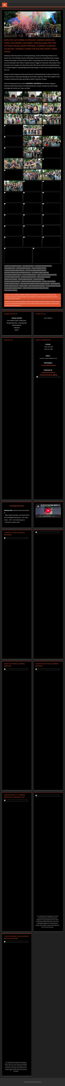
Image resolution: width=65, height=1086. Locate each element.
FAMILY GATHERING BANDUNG (29, 274)
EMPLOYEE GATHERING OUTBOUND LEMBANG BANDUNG (18, 272)
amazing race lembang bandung (13, 266)
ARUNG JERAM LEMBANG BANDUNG (43, 266)
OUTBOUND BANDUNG (38, 279)
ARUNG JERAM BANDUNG (28, 266)
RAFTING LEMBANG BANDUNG (11, 286)
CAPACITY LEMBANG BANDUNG (39, 268)
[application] (48, 510)
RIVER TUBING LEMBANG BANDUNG (37, 286)
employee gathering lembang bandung (36, 270)
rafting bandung (55, 283)
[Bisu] (56, 516)
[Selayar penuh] (59, 516)
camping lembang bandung (23, 268)
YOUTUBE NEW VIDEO (16, 506)
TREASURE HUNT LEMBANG (11, 290)
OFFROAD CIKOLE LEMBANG (11, 279)
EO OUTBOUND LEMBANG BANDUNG (13, 274)
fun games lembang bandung (12, 277)
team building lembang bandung (13, 288)
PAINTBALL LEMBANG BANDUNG (12, 283)
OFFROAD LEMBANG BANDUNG (25, 279)
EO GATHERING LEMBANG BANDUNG (40, 272)
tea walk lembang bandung (53, 286)
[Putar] (37, 516)
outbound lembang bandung (12, 281)
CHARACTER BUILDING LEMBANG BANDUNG (15, 270)
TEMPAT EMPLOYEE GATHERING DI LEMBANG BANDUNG (35, 288)
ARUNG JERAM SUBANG (10, 268)
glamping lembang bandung (28, 277)
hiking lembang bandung (43, 277)
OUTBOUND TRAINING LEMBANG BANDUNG (31, 281)
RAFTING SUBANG (23, 286)
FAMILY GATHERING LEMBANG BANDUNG (47, 274)
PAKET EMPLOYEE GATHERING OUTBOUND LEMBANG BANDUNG (35, 283)
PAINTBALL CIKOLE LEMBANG (48, 281)
